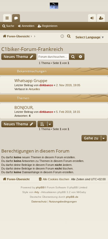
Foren (17, 19)
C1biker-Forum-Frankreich (32, 49)
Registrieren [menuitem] (102, 19)
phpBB (40, 187)
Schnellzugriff (8, 19)
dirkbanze (46, 85)
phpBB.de (72, 196)
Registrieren (49, 25)
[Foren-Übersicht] (54, 5)
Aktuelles (34, 89)
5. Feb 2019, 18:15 (68, 111)
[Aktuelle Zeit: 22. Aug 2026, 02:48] (62, 36)
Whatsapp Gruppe (30, 80)
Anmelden (28, 25)
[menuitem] (69, 36)
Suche (10, 25)
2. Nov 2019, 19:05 (68, 85)
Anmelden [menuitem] (93, 19)
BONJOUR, (24, 107)
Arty (36, 192)
